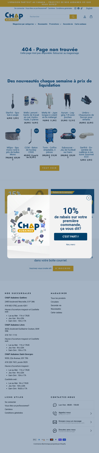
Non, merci (70, 244)
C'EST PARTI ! (71, 236)
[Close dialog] (89, 198)
